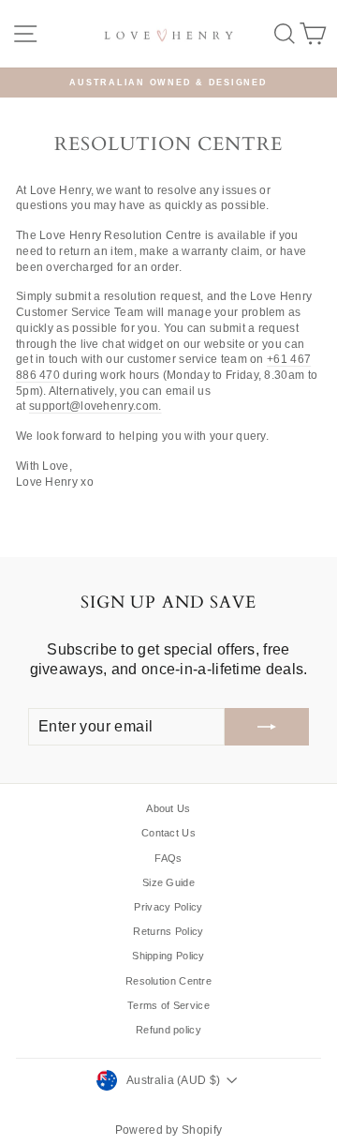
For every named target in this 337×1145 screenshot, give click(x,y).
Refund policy (168, 1029)
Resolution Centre (168, 981)
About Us (168, 808)
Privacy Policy (168, 906)
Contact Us (168, 832)
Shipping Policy (168, 955)
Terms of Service (168, 1005)
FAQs (168, 858)
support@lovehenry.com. (95, 406)
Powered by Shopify (168, 1130)
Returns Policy (168, 931)
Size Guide (168, 882)
